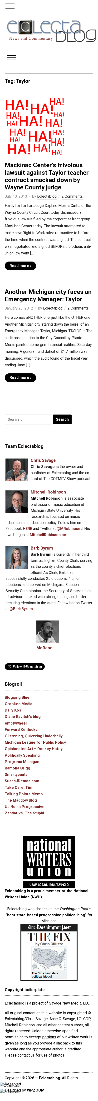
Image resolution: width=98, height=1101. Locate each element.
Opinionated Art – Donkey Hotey (34, 749)
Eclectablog (47, 196)
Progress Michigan (22, 762)
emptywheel (16, 723)
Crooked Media (18, 704)
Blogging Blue (17, 697)
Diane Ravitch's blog (23, 716)
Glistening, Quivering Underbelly (34, 736)
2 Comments (72, 196)
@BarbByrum (21, 609)
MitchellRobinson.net (49, 535)
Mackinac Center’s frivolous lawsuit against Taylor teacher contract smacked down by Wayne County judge (47, 176)
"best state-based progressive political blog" (46, 915)
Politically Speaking (22, 755)
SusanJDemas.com (22, 781)
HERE (27, 528)
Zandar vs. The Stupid (24, 813)
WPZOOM (35, 1090)
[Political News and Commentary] (51, 31)
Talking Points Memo (24, 794)
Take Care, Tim (18, 787)
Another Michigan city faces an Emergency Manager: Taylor (48, 295)
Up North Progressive (24, 806)
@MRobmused (70, 528)
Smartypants (16, 774)
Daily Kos (13, 710)
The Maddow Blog (21, 800)
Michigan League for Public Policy (35, 742)
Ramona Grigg (17, 768)
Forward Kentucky (21, 729)
